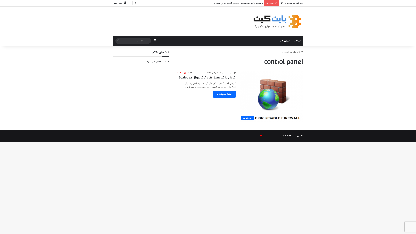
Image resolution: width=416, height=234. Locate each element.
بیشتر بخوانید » (224, 94)
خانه (299, 52)
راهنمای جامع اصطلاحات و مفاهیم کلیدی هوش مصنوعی (238, 3)
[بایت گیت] (277, 21)
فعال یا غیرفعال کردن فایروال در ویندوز (207, 77)
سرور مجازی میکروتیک (156, 61)
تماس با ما (285, 40)
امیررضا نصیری (227, 73)
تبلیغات (297, 40)
